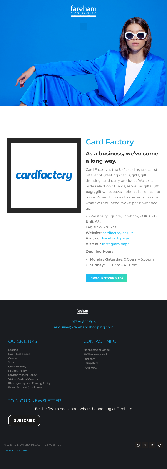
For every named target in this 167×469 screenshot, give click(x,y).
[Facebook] (138, 445)
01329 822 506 (84, 322)
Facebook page (115, 238)
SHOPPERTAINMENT (15, 450)
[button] (83, 26)
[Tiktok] (160, 445)
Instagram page (116, 244)
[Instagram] (152, 445)
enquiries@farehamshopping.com (84, 327)
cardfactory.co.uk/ (117, 233)
